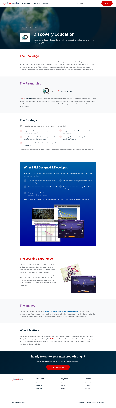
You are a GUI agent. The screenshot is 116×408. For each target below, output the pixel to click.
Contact (106, 3)
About (62, 383)
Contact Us (88, 383)
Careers (87, 385)
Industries (39, 385)
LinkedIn (87, 388)
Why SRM (36, 3)
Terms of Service (91, 402)
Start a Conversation (57, 367)
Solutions (39, 388)
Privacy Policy (81, 402)
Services (38, 383)
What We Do (26, 3)
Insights (45, 3)
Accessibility (100, 402)
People (63, 385)
